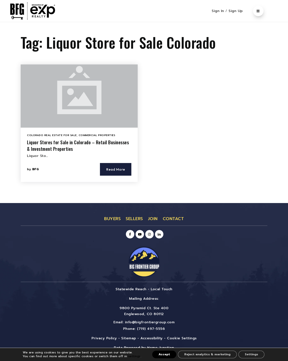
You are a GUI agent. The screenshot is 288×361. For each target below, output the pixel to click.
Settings (251, 354)
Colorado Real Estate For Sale (52, 135)
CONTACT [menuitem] (173, 218)
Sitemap (128, 338)
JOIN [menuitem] (153, 218)
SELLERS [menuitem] (134, 218)
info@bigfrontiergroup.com (150, 322)
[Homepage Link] (144, 261)
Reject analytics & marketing (207, 354)
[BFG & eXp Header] (39, 10)
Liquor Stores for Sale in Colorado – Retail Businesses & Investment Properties (78, 145)
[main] (144, 112)
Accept (164, 354)
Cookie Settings (182, 338)
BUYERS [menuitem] (112, 218)
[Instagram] (149, 234)
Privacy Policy (104, 338)
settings (134, 356)
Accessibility (151, 338)
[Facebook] (129, 234)
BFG (35, 169)
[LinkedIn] (158, 234)
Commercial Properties (97, 135)
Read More (115, 169)
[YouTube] (139, 234)
